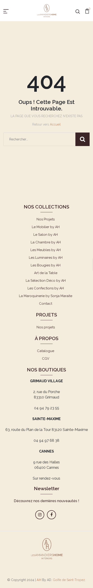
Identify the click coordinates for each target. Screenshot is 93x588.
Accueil (55, 124)
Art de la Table (45, 273)
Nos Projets (46, 219)
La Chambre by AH (46, 242)
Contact (45, 304)
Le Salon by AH (45, 235)
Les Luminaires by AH (46, 258)
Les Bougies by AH (45, 265)
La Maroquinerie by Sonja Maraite (45, 296)
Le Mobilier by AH (46, 227)
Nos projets (46, 327)
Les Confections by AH (46, 288)
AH (39, 580)
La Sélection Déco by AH (46, 281)
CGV (45, 359)
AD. (49, 580)
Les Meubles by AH (45, 250)
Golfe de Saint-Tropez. (69, 580)
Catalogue (45, 351)
